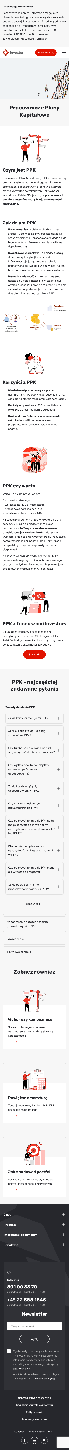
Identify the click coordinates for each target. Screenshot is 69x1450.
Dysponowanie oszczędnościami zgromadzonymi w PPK (26, 924)
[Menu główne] (63, 52)
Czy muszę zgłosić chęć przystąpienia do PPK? (24, 805)
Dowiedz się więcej (44, 1378)
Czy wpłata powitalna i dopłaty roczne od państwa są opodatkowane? (28, 769)
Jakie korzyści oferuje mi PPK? (28, 718)
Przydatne (11, 1245)
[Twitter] (44, 1440)
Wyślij (34, 1339)
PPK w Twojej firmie (18, 951)
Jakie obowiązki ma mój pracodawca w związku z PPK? (28, 887)
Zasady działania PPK (20, 707)
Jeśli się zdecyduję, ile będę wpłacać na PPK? (26, 733)
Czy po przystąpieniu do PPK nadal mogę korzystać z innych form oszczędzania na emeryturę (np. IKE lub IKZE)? (31, 827)
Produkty (10, 1224)
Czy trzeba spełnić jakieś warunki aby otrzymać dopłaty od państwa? (31, 750)
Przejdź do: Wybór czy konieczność (13, 1042)
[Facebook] (24, 1440)
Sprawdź (34, 654)
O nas (7, 1214)
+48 (26, 1300)
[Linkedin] (34, 1440)
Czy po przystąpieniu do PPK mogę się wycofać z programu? (31, 870)
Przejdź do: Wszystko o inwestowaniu (13, 1190)
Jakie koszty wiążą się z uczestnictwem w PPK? (23, 788)
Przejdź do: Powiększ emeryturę (13, 1116)
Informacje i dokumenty (20, 1235)
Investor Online (46, 52)
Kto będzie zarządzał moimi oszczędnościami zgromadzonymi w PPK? (30, 850)
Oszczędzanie (14, 939)
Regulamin (25, 1368)
